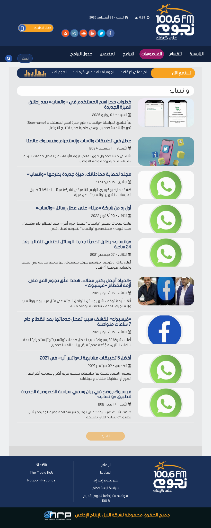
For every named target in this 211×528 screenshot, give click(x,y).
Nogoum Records (41, 480)
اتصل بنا (105, 472)
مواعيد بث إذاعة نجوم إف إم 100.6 (105, 498)
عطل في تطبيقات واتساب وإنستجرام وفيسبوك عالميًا (78, 140)
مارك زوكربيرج (113, 262)
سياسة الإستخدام (105, 488)
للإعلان (106, 465)
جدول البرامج (81, 54)
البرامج (128, 54)
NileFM (41, 465)
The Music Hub (41, 472)
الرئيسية (197, 54)
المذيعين (107, 54)
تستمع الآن (181, 73)
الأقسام (175, 54)
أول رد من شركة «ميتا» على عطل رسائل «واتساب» (83, 208)
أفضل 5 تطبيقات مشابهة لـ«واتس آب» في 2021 (85, 358)
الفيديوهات (152, 54)
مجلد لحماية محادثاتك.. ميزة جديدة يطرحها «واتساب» (79, 174)
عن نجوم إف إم (105, 480)
